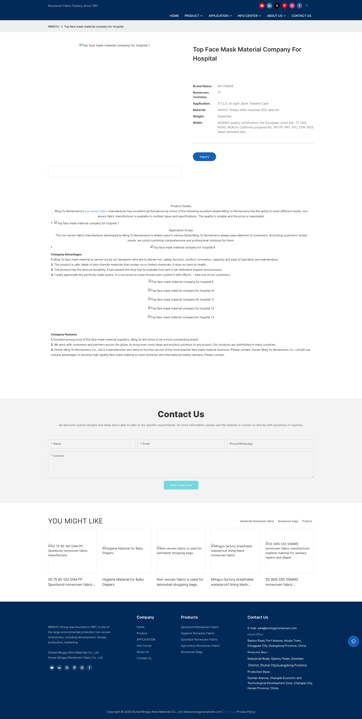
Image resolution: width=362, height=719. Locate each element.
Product (307, 521)
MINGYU (53, 26)
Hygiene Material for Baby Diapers (123, 581)
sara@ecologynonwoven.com (277, 628)
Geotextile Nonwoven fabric (257, 521)
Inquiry (204, 157)
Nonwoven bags (288, 521)
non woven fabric (96, 211)
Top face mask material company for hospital (93, 26)
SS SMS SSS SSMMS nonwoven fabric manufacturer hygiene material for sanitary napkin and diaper (287, 582)
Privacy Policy (246, 712)
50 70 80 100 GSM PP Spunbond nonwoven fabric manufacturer (70, 582)
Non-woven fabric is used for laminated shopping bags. (180, 581)
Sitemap (230, 712)
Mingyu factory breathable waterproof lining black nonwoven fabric (232, 582)
